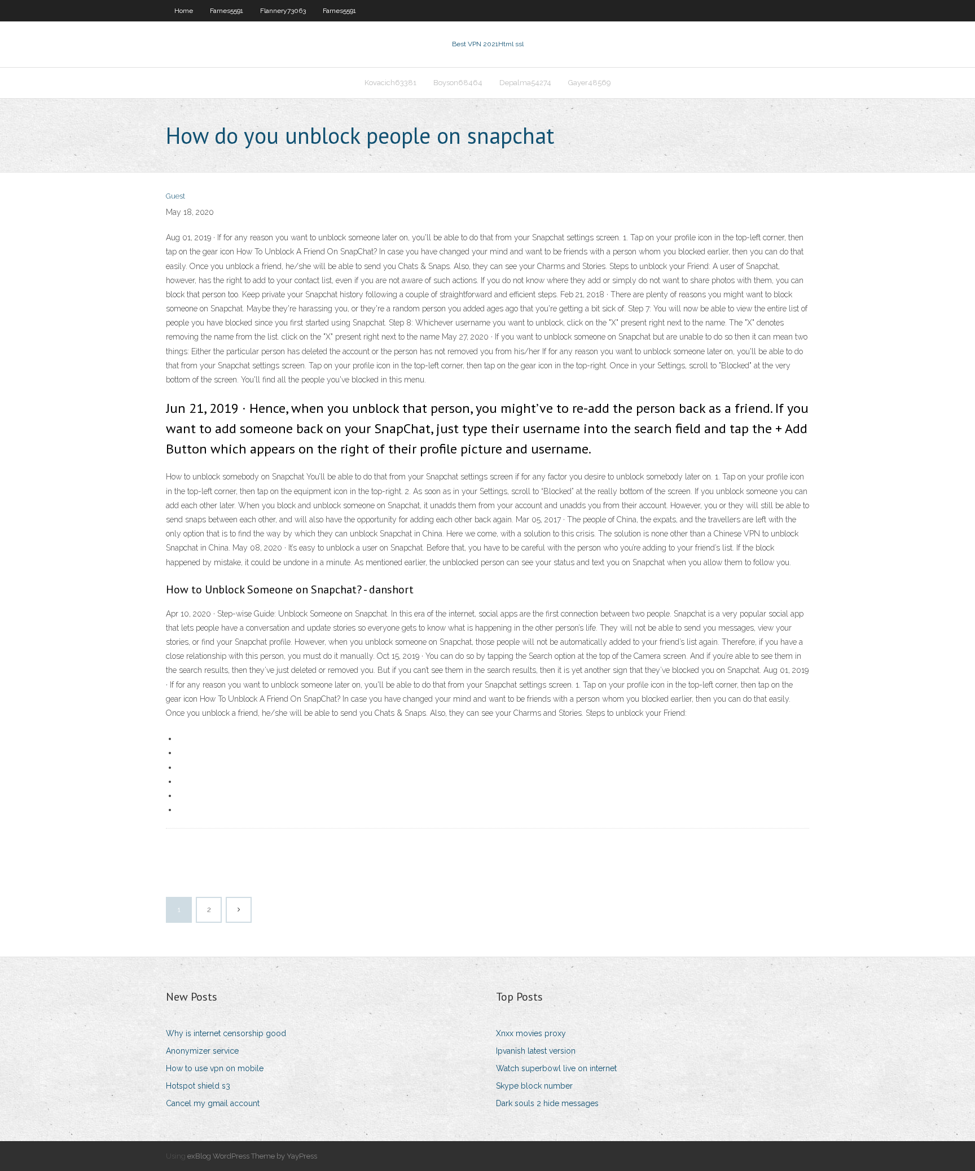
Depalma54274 (525, 82)
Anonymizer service (202, 1050)
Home (183, 11)
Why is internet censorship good (226, 1033)
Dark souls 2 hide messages (547, 1103)
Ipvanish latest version (536, 1050)
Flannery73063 (283, 11)
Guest (175, 196)
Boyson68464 (457, 82)
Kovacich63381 (390, 82)
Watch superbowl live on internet (556, 1068)
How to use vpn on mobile (214, 1068)
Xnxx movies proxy (531, 1033)
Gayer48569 (589, 82)
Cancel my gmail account (213, 1103)
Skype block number (534, 1085)
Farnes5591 (226, 11)
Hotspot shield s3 (198, 1085)
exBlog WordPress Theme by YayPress (252, 1156)
